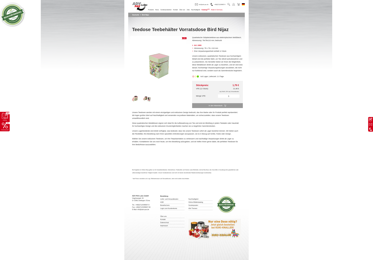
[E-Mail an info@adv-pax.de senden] (370, 124)
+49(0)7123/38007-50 (143, 207)
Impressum (164, 225)
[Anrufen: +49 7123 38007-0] (370, 129)
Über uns (163, 216)
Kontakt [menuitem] (175, 10)
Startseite (135, 15)
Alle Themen (192, 208)
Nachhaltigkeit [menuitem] (195, 10)
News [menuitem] (157, 10)
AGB (162, 202)
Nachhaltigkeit (193, 199)
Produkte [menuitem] (151, 10)
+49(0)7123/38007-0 (142, 205)
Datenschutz (164, 222)
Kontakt (163, 219)
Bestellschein (165, 205)
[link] (201, 4)
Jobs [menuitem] (188, 10)
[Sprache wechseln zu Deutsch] (243, 4)
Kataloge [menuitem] (206, 9)
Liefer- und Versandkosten (169, 199)
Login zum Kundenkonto (168, 208)
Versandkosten (235, 91)
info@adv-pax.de (143, 209)
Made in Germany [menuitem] (217, 10)
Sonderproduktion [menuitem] (166, 10)
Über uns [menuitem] (182, 10)
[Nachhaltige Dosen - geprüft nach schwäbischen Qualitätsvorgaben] (12, 27)
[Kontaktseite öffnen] (370, 119)
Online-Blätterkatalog (195, 202)
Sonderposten (193, 205)
